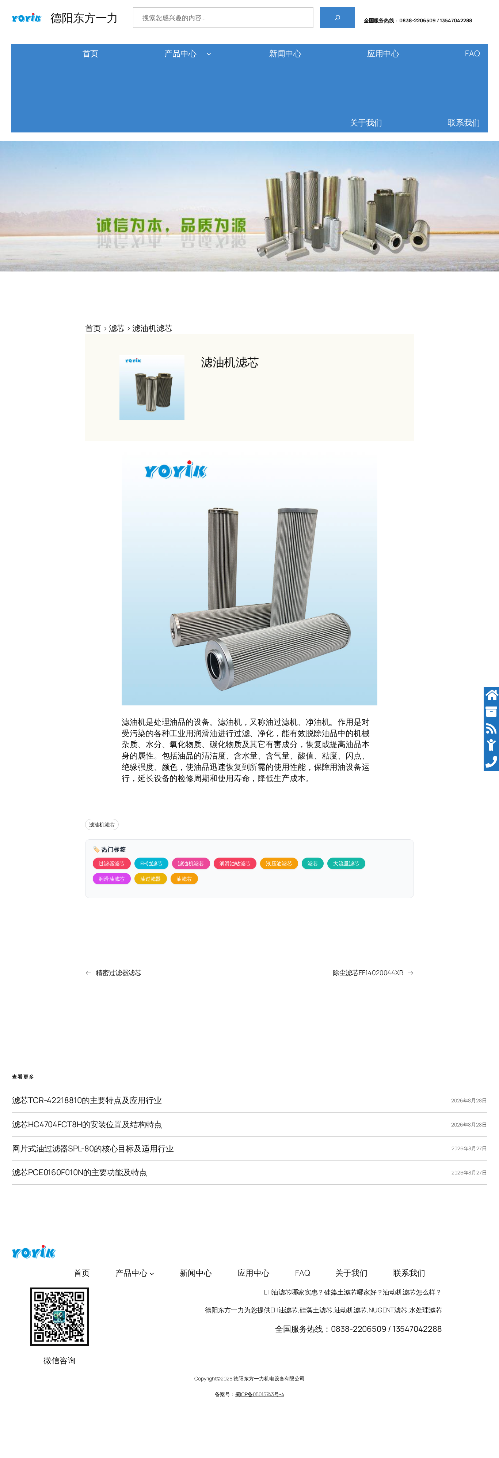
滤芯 (313, 863)
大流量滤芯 (346, 863)
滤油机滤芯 (102, 824)
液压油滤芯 (279, 863)
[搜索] (337, 17)
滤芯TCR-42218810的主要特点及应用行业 (87, 1100)
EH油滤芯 (151, 863)
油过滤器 (150, 878)
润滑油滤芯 (112, 878)
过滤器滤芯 (112, 863)
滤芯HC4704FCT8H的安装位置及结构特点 (87, 1124)
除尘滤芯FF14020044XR (368, 972)
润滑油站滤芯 (235, 863)
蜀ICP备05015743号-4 (259, 1394)
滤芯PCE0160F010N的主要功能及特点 (79, 1172)
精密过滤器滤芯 (118, 972)
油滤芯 (184, 878)
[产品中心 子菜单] (208, 53)
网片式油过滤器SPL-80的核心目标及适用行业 (93, 1148)
